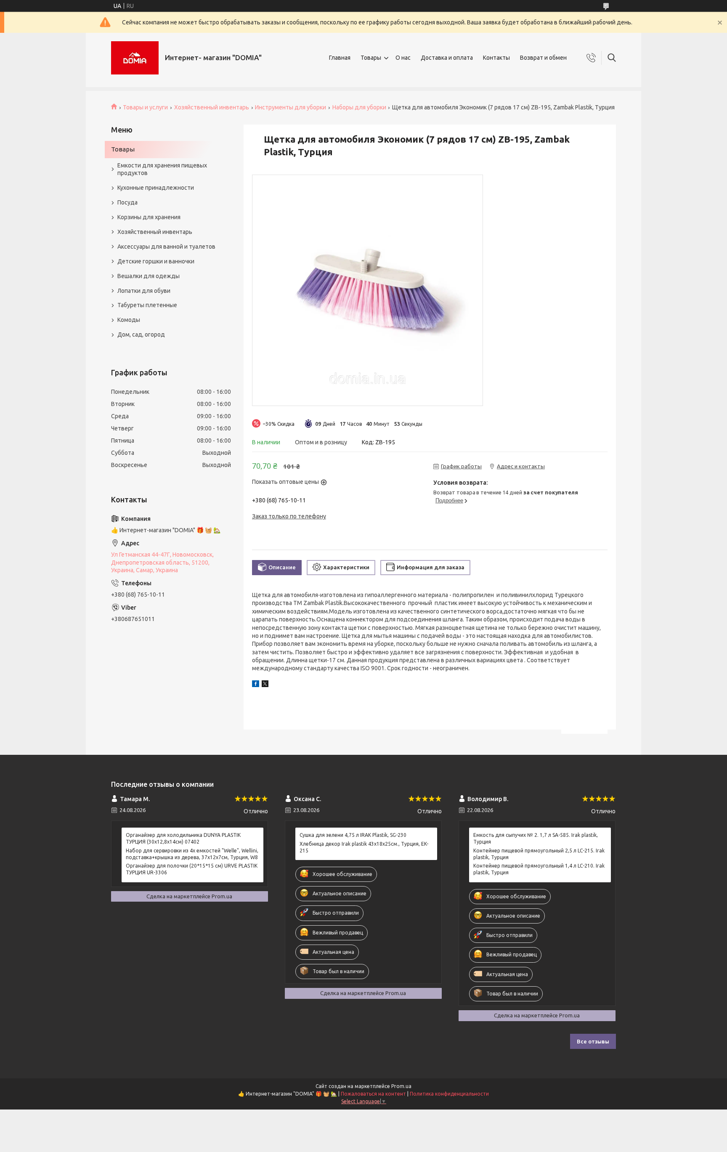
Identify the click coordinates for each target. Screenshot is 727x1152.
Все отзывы (593, 1041)
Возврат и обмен (543, 57)
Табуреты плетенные (147, 305)
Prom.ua (401, 1086)
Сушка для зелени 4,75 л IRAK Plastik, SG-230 (353, 835)
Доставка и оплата (447, 57)
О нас (403, 57)
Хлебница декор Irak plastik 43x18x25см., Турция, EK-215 (364, 847)
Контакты (496, 57)
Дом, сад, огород (141, 334)
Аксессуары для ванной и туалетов (166, 246)
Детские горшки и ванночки (155, 261)
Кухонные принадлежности (155, 187)
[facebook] (255, 685)
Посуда (127, 202)
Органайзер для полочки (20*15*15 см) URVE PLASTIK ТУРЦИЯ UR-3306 (191, 869)
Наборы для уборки (359, 107)
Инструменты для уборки (290, 107)
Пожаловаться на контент (373, 1093)
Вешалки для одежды (148, 276)
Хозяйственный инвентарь (211, 107)
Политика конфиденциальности (449, 1093)
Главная (339, 57)
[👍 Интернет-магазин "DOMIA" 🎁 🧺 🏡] (135, 57)
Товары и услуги (145, 107)
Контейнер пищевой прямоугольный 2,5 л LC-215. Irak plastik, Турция (539, 854)
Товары (371, 57)
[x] (265, 685)
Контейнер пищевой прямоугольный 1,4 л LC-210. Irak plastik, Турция (539, 869)
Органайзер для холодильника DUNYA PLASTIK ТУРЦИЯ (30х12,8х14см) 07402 (183, 838)
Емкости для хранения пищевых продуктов (162, 169)
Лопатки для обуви (143, 290)
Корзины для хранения (148, 217)
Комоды (128, 319)
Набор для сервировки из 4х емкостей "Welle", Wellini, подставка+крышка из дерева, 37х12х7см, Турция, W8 (192, 854)
